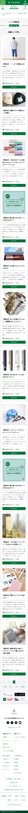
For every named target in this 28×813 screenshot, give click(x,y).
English (16, 796)
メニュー (3, 3)
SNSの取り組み (14, 782)
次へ (17, 687)
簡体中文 (23, 796)
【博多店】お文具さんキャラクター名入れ (13, 267)
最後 (22, 687)
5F (16, 283)
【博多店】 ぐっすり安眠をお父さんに (13, 65)
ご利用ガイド (5, 759)
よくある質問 (5, 762)
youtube (20, 722)
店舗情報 (25, 3)
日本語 (9, 796)
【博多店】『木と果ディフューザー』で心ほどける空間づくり (13, 543)
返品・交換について (19, 779)
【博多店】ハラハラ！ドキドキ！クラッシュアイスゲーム (13, 431)
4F (16, 83)
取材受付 (16, 769)
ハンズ (2, 13)
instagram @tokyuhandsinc (16, 722)
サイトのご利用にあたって (14, 786)
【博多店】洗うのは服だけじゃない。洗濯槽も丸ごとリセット (13, 320)
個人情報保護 (9, 779)
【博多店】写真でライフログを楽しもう (13, 596)
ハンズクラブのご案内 (19, 737)
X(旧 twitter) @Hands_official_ (12, 722)
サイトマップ (5, 769)
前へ (11, 687)
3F (16, 181)
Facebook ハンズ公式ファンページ (8, 722)
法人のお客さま (18, 773)
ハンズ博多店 (19, 13)
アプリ (15, 740)
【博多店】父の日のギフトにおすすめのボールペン (13, 375)
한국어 (16, 800)
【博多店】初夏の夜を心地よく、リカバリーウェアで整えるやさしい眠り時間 (13, 650)
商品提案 (16, 766)
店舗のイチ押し (6, 747)
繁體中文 (10, 800)
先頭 (5, 687)
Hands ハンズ (14, 2)
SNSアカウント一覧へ (14, 727)
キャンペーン (5, 740)
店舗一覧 (8, 13)
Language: (3, 796)
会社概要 (16, 759)
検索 (3, 8)
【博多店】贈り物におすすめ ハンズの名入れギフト (13, 219)
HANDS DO (5, 744)
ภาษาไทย (23, 800)
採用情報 (16, 762)
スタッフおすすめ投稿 (7, 751)
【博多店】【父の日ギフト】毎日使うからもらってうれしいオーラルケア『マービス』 (13, 162)
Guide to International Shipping (14, 804)
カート (25, 8)
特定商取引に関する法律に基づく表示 (14, 789)
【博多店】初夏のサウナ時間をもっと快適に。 (13, 111)
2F (16, 237)
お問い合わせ (5, 766)
